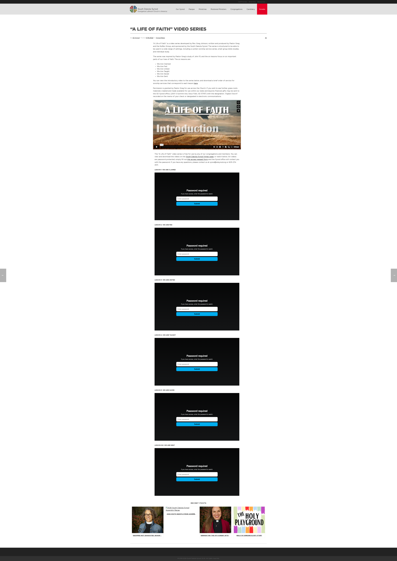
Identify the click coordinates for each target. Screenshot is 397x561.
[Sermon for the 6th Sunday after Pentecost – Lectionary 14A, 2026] (215, 520)
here (196, 83)
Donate (262, 9)
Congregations (236, 9)
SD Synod (136, 38)
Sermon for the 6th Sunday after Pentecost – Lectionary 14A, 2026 (216, 535)
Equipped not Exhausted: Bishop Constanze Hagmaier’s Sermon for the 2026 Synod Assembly (148, 535)
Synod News (160, 38)
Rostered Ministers (218, 9)
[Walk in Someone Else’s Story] (249, 520)
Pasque (192, 9)
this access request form (197, 159)
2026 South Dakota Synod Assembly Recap (182, 514)
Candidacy (251, 9)
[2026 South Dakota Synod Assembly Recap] (181, 509)
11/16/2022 (149, 38)
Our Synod (180, 9)
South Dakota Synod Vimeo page (200, 157)
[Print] (266, 38)
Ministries (203, 9)
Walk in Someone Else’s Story (249, 535)
